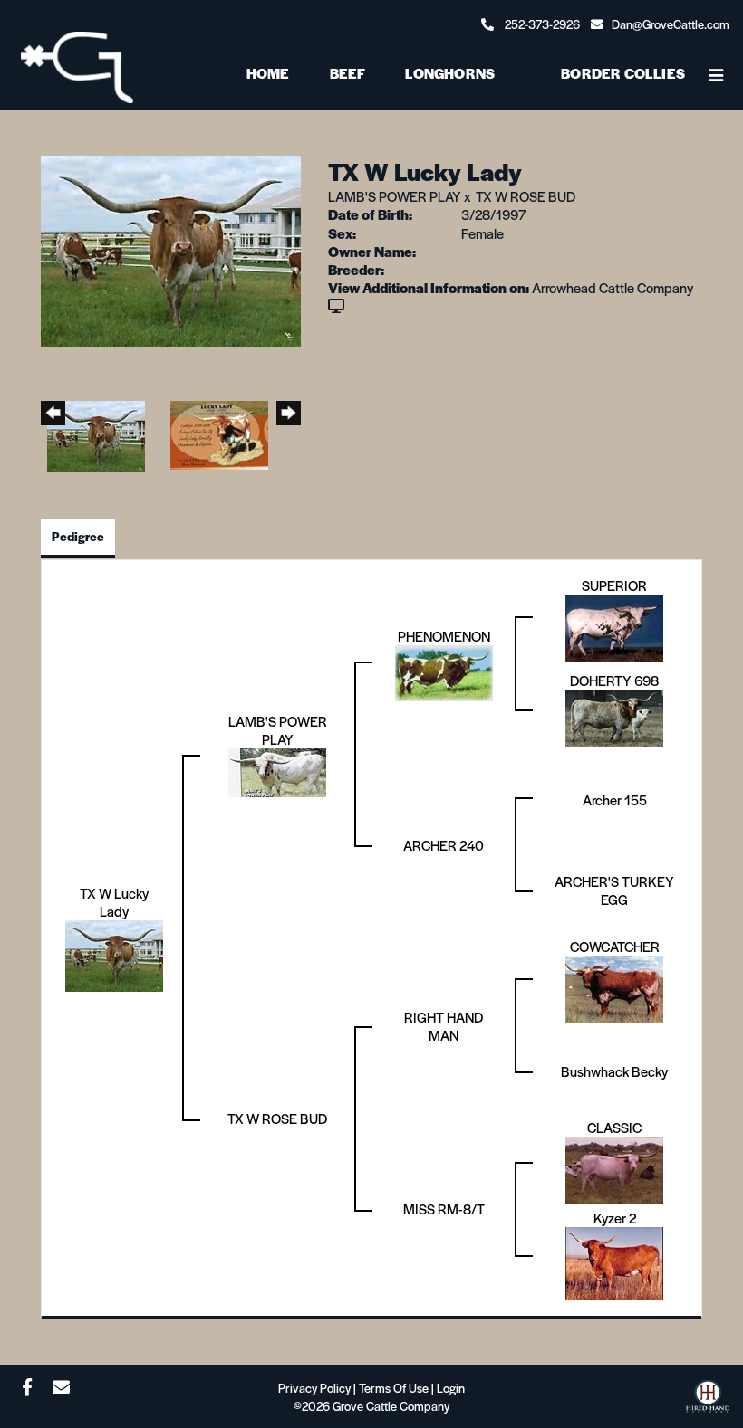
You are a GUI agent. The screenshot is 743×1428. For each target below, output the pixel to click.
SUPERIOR (614, 585)
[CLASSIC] (614, 1167)
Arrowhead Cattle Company (612, 287)
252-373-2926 (542, 24)
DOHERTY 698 (614, 680)
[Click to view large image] (171, 248)
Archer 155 (615, 799)
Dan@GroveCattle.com (670, 24)
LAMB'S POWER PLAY (394, 195)
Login (451, 1387)
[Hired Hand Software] (707, 1401)
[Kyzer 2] (614, 1261)
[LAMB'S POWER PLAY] (277, 769)
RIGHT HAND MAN (443, 1025)
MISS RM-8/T (444, 1208)
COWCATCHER (615, 946)
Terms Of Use (394, 1387)
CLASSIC (614, 1127)
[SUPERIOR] (614, 624)
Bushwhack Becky (614, 1071)
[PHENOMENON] (444, 670)
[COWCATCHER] (614, 986)
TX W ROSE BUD (525, 195)
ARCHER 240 (443, 844)
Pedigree (78, 536)
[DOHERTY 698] (614, 715)
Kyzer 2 (614, 1217)
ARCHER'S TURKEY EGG (614, 890)
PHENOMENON (444, 635)
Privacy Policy (314, 1387)
